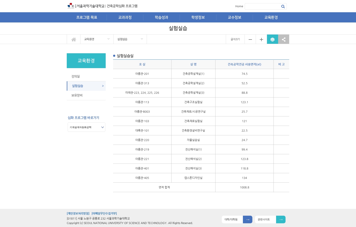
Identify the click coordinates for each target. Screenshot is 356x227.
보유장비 (77, 95)
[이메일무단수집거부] (104, 213)
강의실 (75, 76)
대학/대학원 (231, 219)
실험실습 (122, 39)
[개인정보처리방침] (78, 213)
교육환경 (89, 39)
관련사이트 (264, 219)
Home (239, 6)
